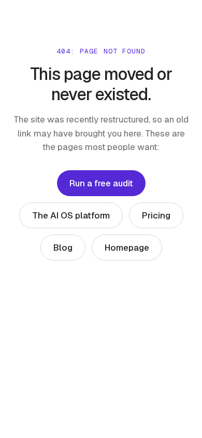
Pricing (156, 215)
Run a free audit (101, 183)
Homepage (127, 247)
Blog (63, 247)
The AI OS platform (71, 215)
